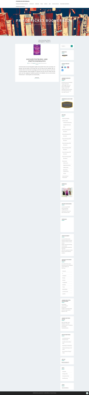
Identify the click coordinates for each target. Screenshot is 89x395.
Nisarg (54, 392)
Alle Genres (65, 144)
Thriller (64, 173)
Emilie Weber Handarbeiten (64, 3)
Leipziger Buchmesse (67, 124)
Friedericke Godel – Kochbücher (67, 325)
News (50, 3)
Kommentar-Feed (65, 376)
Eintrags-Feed (64, 373)
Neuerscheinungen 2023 (66, 143)
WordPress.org (65, 378)
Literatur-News (65, 120)
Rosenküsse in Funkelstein (67, 345)
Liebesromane (65, 167)
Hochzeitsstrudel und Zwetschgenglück (37, 60)
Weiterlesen (37, 77)
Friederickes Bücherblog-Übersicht (22, 3)
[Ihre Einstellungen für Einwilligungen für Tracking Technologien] (87, 393)
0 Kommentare (43, 63)
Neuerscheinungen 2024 (66, 147)
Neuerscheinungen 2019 (66, 134)
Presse (41, 3)
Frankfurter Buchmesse (67, 122)
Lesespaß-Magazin (55, 3)
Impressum (37, 3)
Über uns (45, 3)
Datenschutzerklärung (65, 387)
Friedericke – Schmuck (65, 323)
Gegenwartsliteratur (67, 165)
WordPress (47, 392)
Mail (69, 212)
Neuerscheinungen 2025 (66, 152)
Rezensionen (64, 161)
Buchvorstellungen (65, 118)
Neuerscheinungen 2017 (66, 129)
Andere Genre (65, 162)
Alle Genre (65, 131)
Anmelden (64, 371)
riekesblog (37, 63)
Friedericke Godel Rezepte (20, 6)
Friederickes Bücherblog (22, 1)
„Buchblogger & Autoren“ (66, 85)
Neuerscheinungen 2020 (66, 138)
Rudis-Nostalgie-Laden (66, 322)
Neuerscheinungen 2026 (66, 156)
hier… (67, 311)
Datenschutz (32, 3)
